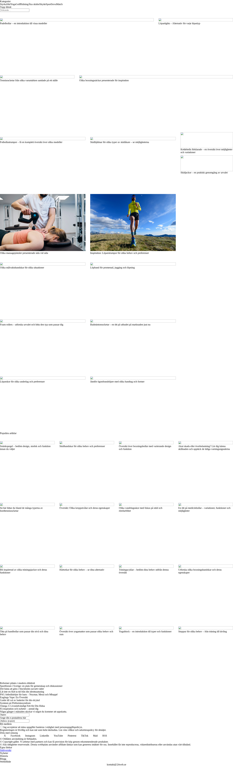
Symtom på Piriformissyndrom (15, 703)
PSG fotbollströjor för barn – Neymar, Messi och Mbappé (29, 694)
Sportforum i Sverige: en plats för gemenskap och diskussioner (31, 686)
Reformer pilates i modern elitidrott (17, 683)
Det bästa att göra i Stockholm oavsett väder (22, 688)
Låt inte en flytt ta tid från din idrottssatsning (22, 691)
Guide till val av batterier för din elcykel (20, 700)
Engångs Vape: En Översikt (14, 697)
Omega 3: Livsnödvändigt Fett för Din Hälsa (22, 706)
